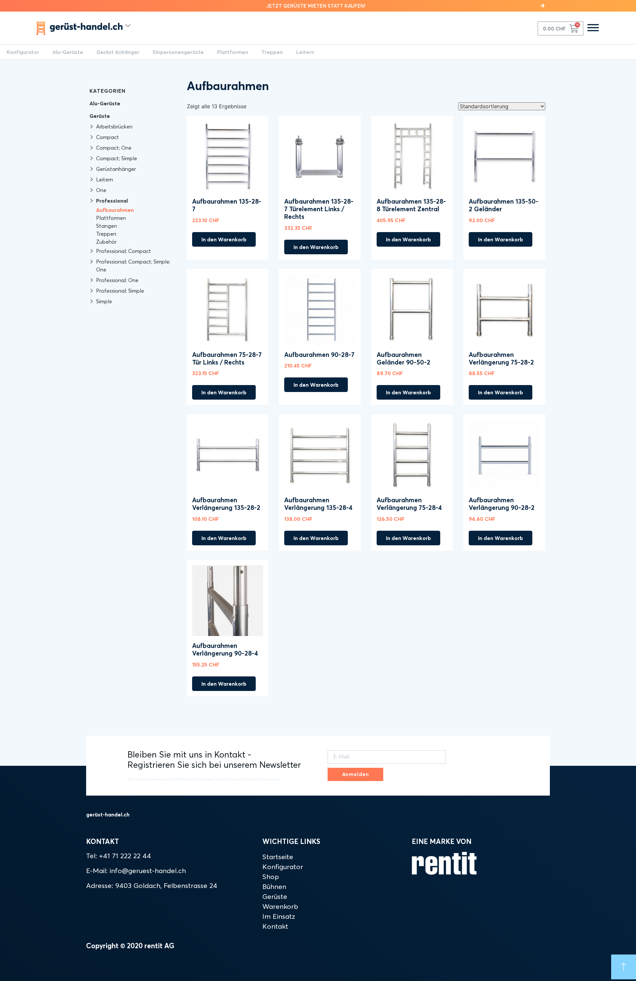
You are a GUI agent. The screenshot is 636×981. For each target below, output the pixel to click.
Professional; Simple (120, 290)
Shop (270, 876)
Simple (104, 301)
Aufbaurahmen (115, 210)
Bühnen (274, 886)
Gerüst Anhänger (117, 52)
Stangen (106, 225)
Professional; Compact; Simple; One (133, 265)
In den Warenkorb (223, 239)
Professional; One (117, 280)
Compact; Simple (116, 158)
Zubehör (106, 241)
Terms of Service (256, 779)
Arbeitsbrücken (114, 126)
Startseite (277, 856)
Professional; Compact (123, 251)
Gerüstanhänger (116, 169)
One (101, 190)
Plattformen (232, 52)
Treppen (272, 52)
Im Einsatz (278, 916)
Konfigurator (23, 52)
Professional (112, 200)
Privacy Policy (224, 779)
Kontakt (275, 926)
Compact (107, 137)
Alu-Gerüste (67, 52)
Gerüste (99, 116)
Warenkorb (280, 906)
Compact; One (114, 147)
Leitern (305, 52)
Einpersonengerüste (178, 52)
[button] (318, 6)
